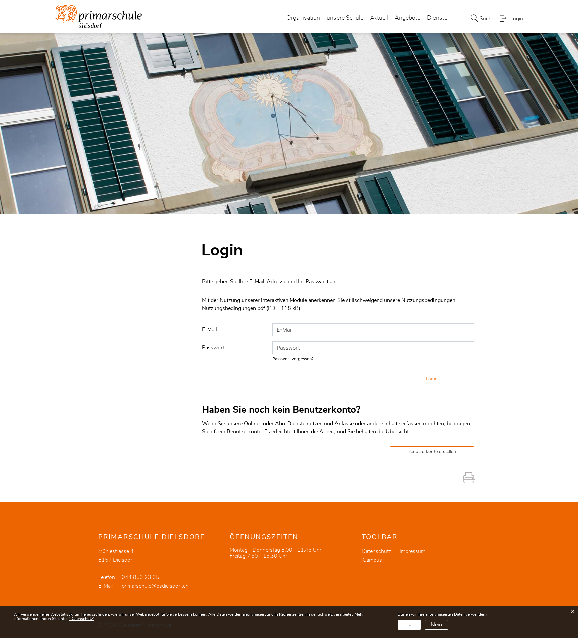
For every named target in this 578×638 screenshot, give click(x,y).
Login (516, 18)
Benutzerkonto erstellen (432, 451)
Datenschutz (376, 551)
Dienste (437, 18)
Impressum (412, 551)
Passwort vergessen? (293, 359)
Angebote (407, 18)
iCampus (372, 560)
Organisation (303, 18)
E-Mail (209, 329)
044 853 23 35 (140, 577)
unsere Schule (345, 18)
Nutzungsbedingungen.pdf (233, 308)
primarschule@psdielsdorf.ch (155, 586)
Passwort (213, 347)
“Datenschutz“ (81, 619)
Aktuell (379, 18)
